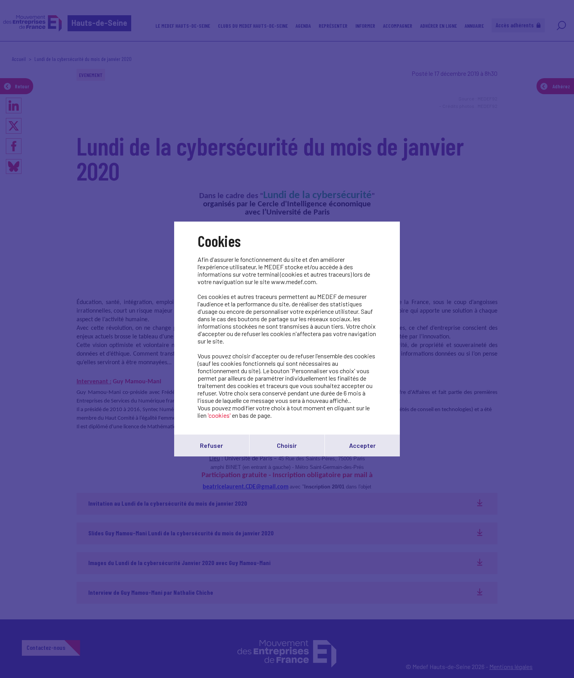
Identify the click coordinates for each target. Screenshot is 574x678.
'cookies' (219, 415)
